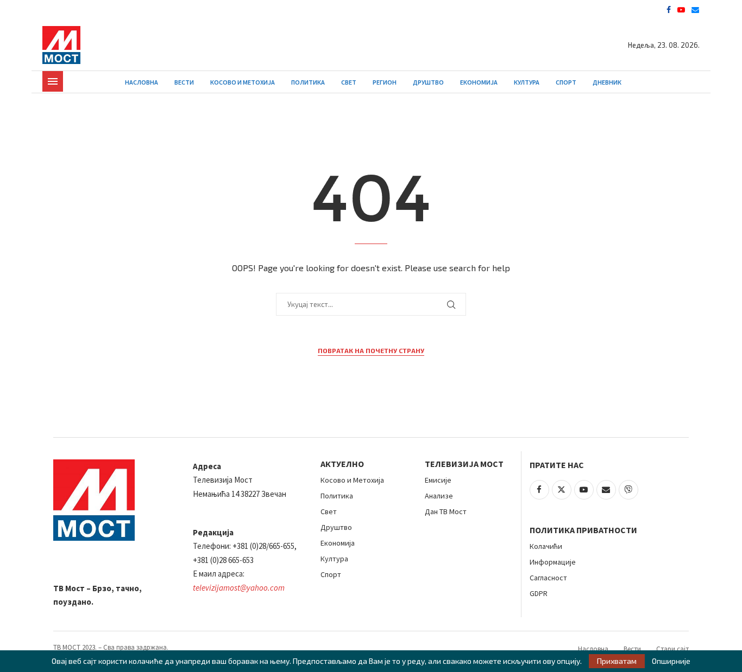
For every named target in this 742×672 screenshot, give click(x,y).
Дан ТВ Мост (446, 511)
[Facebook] (668, 9)
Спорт (566, 82)
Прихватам (617, 660)
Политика (308, 82)
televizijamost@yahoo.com (239, 588)
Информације (553, 562)
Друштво (428, 82)
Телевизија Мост (464, 463)
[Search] (694, 82)
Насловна (141, 82)
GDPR (539, 593)
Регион (385, 82)
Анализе (439, 496)
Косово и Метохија (242, 82)
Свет (348, 82)
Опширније (671, 661)
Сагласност (548, 577)
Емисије (438, 480)
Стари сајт (672, 649)
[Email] (695, 9)
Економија (479, 82)
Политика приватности (583, 530)
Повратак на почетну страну (371, 350)
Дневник (607, 82)
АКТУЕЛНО (342, 463)
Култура (526, 82)
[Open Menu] (52, 81)
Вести (184, 82)
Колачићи (546, 546)
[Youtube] (681, 9)
